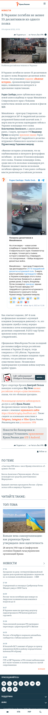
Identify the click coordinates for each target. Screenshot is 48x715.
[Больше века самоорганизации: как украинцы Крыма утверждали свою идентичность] (24, 521)
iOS (26, 437)
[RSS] (3, 689)
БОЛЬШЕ (41, 669)
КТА (18, 712)
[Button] (20, 34)
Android (35, 437)
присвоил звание (28, 135)
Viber (26, 419)
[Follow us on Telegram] (32, 683)
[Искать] (40, 712)
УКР (29, 712)
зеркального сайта (30, 410)
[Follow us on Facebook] (3, 683)
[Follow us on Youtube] (15, 683)
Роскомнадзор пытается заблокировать (20, 401)
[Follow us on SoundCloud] (38, 683)
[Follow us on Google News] (26, 683)
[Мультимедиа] (7, 712)
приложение (36, 434)
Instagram (16, 419)
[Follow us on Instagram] (21, 683)
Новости (6, 11)
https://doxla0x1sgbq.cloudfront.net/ (19, 413)
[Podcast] (9, 689)
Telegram (5, 419)
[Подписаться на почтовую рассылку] (15, 689)
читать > (40, 377)
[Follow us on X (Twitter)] (9, 683)
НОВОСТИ (10, 563)
